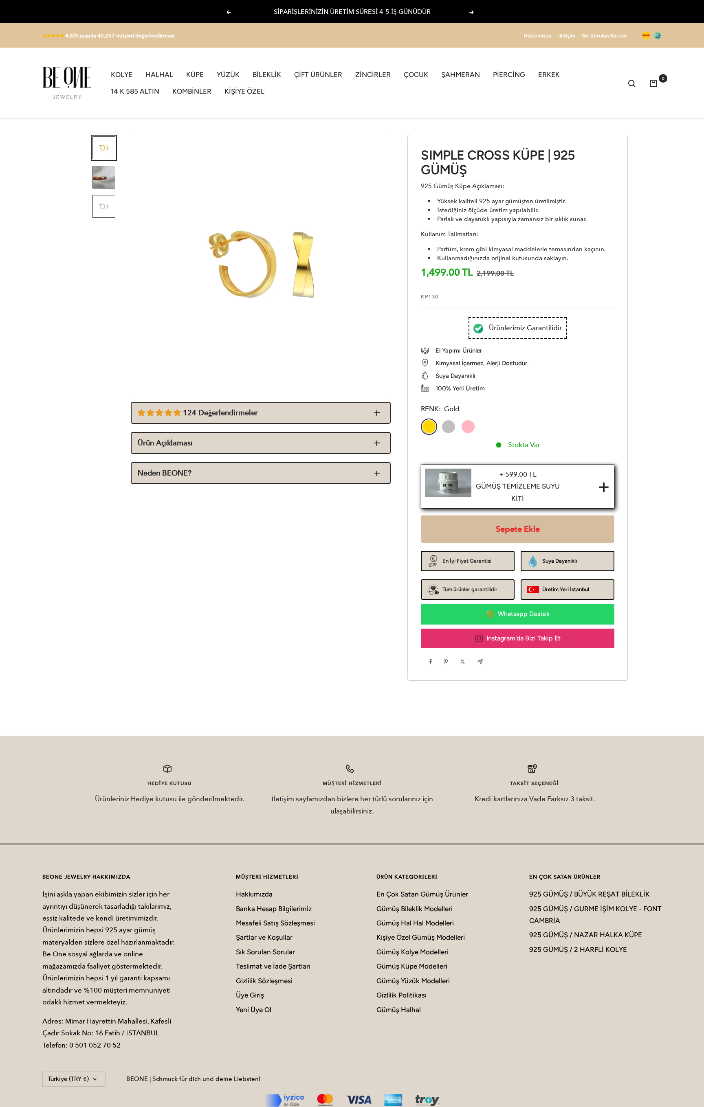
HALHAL (159, 74)
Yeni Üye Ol (253, 1010)
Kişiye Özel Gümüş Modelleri (420, 937)
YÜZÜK (228, 74)
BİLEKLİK (267, 74)
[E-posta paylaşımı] (482, 661)
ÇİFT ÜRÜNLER (318, 74)
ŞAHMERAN (460, 74)
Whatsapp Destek (524, 614)
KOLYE (121, 74)
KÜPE (195, 74)
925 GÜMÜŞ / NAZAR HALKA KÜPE (585, 935)
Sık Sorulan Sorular (604, 36)
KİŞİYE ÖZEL (244, 91)
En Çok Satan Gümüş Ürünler (422, 894)
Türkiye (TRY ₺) (68, 1079)
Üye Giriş (250, 995)
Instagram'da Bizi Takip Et (523, 638)
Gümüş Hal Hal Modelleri (415, 923)
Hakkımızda (538, 36)
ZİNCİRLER (373, 74)
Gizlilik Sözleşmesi (264, 981)
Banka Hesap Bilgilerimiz (274, 909)
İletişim (566, 36)
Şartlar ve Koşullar (264, 937)
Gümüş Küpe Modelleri (411, 966)
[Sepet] (655, 83)
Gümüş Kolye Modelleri (412, 952)
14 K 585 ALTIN (135, 91)
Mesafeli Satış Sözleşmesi (275, 923)
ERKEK (549, 74)
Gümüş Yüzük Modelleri (413, 981)
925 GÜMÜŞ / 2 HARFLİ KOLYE (578, 949)
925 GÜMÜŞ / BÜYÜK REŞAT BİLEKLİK (589, 894)
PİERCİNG (509, 74)
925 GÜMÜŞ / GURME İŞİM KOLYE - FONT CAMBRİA (595, 915)
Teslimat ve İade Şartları (273, 966)
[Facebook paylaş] (432, 661)
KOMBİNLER (191, 91)
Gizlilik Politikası (401, 995)
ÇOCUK (416, 74)
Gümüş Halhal (398, 1010)
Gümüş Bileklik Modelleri (414, 909)
